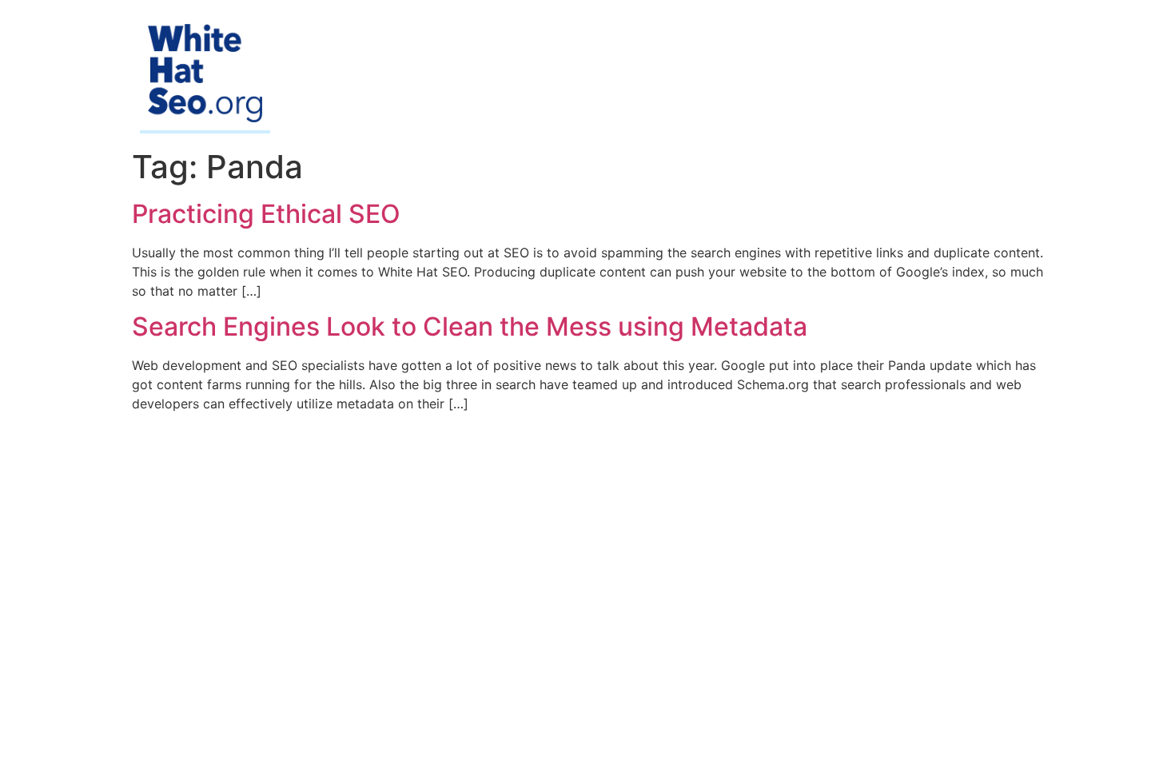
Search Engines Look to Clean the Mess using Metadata (469, 326)
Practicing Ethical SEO (266, 213)
